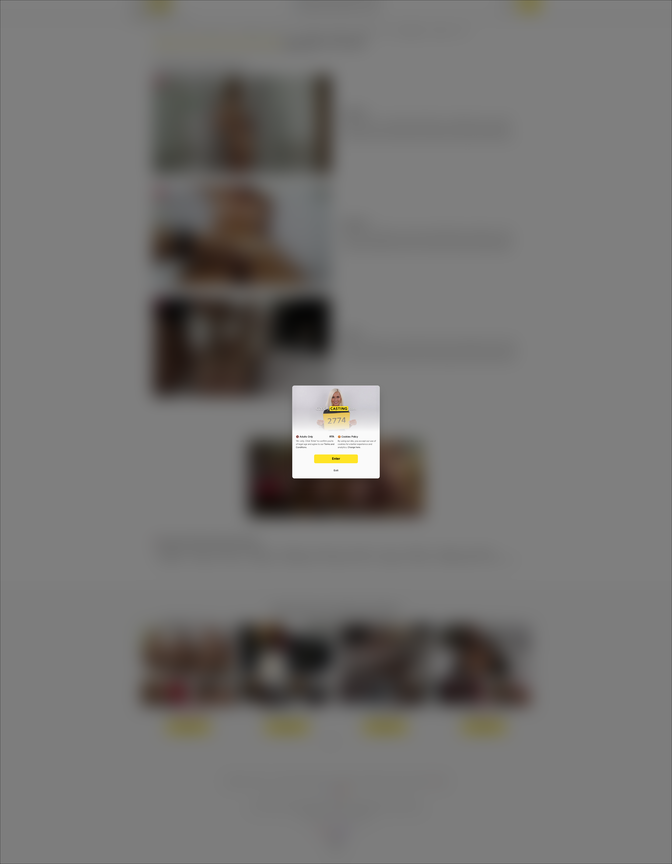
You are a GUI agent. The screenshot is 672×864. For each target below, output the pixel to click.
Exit (336, 470)
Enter (336, 458)
